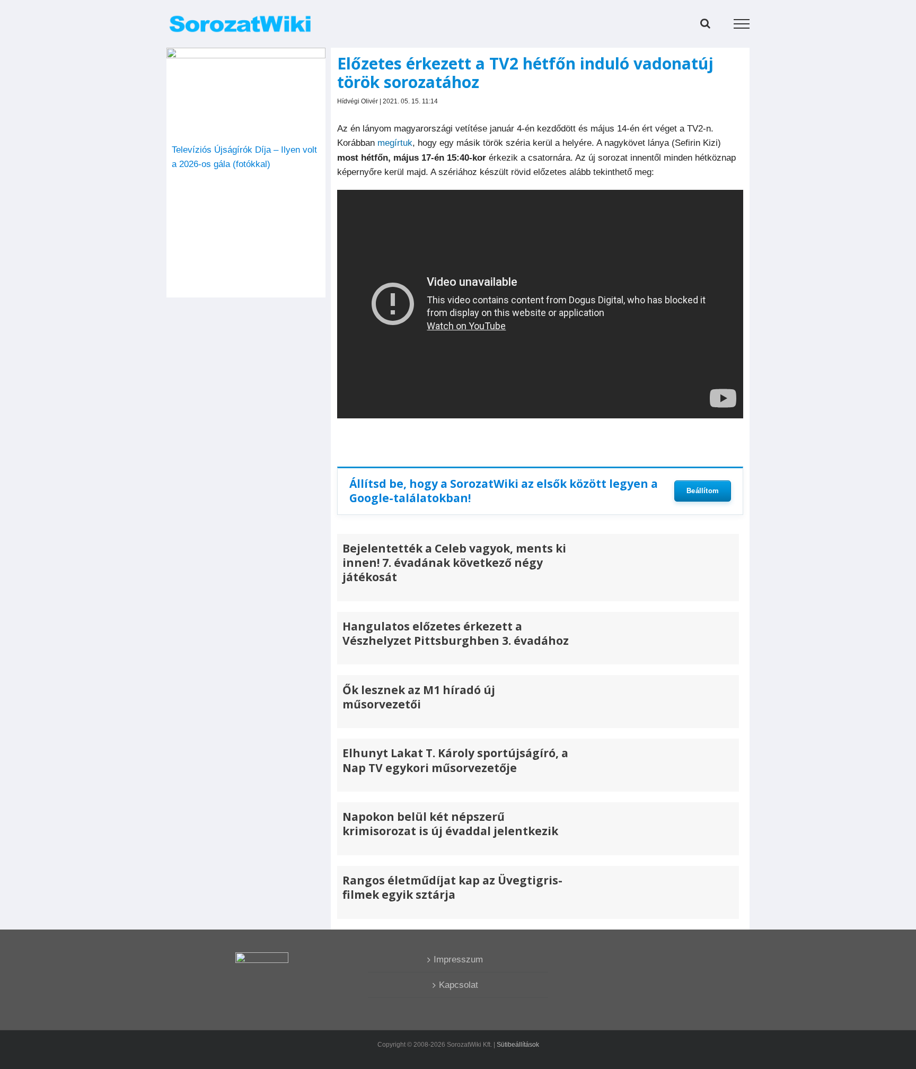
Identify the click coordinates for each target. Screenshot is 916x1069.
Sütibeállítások (518, 1044)
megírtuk (394, 143)
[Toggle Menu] (742, 24)
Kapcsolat (458, 985)
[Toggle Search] (705, 23)
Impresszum (458, 959)
